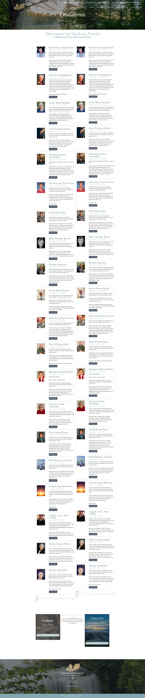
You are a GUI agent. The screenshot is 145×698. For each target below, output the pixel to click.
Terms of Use (71, 696)
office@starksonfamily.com (72, 686)
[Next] (74, 598)
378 (72, 598)
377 (68, 598)
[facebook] (72, 678)
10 (63, 598)
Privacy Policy (66, 696)
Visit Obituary (53, 69)
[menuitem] (78, 7)
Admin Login (77, 696)
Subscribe (48, 635)
